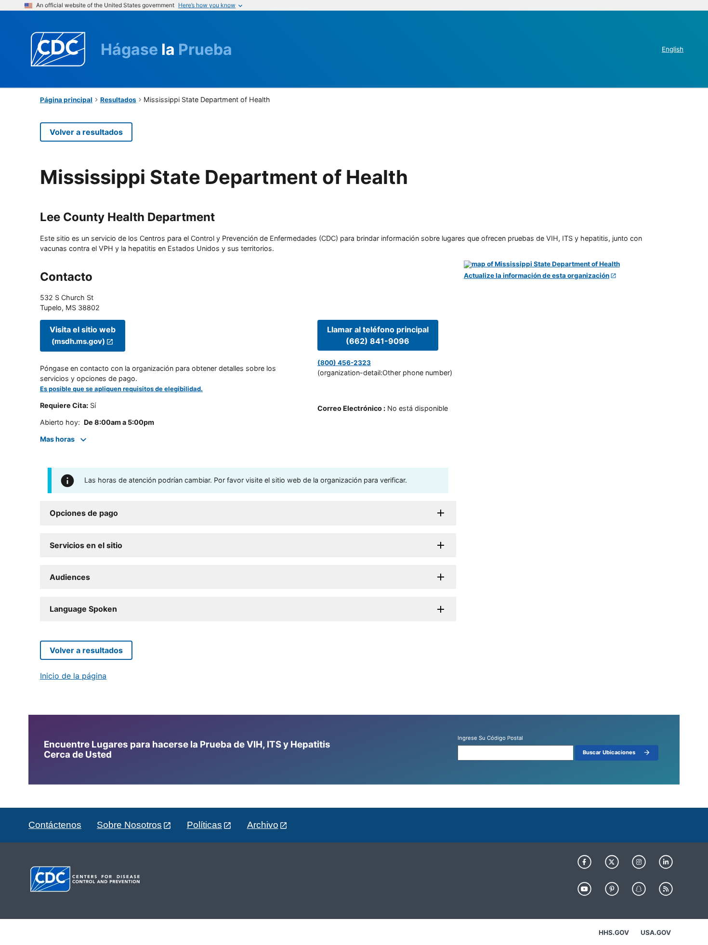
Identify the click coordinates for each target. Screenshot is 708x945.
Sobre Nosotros (129, 825)
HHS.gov (614, 932)
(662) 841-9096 (378, 335)
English (672, 49)
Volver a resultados (86, 132)
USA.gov (656, 932)
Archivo (262, 825)
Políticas (204, 825)
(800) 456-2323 (344, 363)
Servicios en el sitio (86, 545)
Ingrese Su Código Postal (490, 738)
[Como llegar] (566, 264)
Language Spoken (83, 609)
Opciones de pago (84, 513)
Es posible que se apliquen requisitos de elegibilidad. (121, 389)
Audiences (70, 577)
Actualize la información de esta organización (536, 275)
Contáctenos (54, 825)
